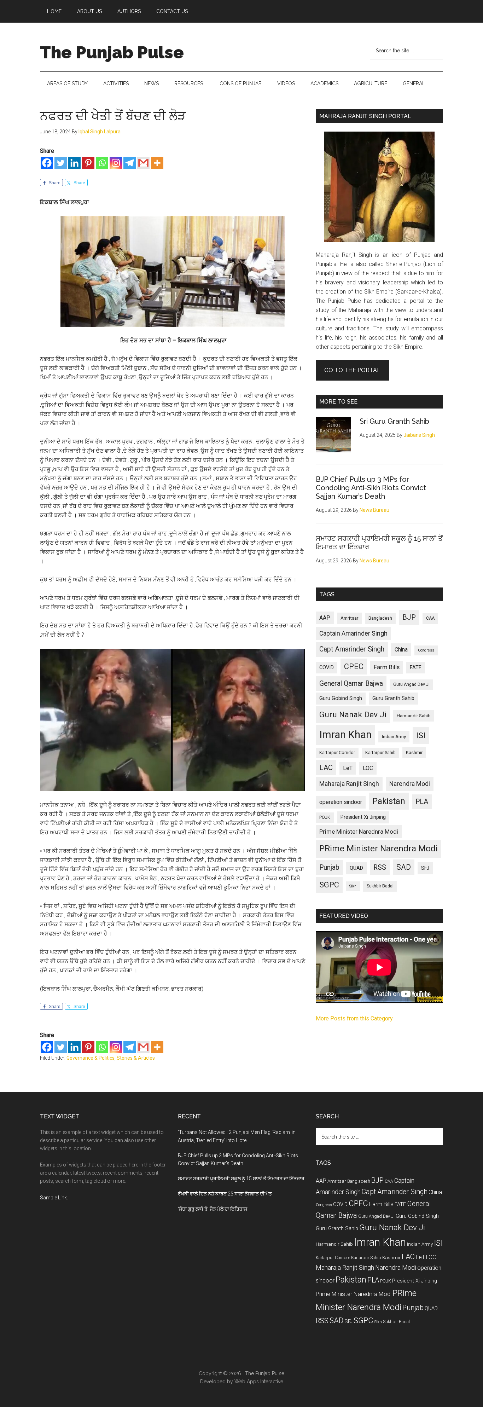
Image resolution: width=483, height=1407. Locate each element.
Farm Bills (387, 667)
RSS (379, 867)
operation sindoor (340, 802)
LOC (368, 768)
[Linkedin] (74, 163)
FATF (415, 667)
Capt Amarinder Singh (351, 649)
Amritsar (349, 618)
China (401, 649)
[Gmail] (143, 163)
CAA (430, 618)
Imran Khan (345, 735)
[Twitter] (60, 163)
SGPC (329, 884)
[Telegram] (129, 163)
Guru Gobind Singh (340, 698)
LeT (348, 768)
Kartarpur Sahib (380, 752)
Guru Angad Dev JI (411, 684)
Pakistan (388, 801)
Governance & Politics (90, 1058)
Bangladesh (380, 618)
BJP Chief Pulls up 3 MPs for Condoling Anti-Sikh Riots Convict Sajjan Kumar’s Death (371, 487)
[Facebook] (47, 163)
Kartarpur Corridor (337, 752)
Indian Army (394, 736)
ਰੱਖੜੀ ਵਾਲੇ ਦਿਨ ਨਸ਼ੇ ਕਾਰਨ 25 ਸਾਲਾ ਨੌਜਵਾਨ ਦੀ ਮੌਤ (225, 1194)
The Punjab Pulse (112, 52)
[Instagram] (116, 163)
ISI (420, 735)
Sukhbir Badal (380, 886)
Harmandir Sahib (414, 715)
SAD (403, 867)
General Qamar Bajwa (351, 683)
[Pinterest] (88, 163)
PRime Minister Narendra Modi (378, 848)
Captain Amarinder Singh (353, 633)
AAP (324, 617)
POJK (324, 817)
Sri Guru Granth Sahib (394, 421)
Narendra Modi (409, 783)
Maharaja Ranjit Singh (349, 783)
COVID (326, 667)
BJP (409, 617)
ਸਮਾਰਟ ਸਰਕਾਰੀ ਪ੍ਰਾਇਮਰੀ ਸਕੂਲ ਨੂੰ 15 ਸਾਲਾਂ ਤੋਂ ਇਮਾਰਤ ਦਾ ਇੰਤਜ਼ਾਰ (241, 1178)
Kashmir (414, 752)
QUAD (356, 868)
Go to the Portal (352, 370)
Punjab (329, 867)
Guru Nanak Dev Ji (352, 714)
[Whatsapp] (102, 163)
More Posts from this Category (354, 1018)
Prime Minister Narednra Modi (358, 831)
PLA (421, 802)
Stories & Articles (136, 1058)
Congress (426, 650)
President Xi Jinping (363, 817)
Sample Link (53, 1197)
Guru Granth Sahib (393, 698)
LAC (326, 767)
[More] (157, 163)
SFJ (425, 868)
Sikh (352, 886)
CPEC (353, 666)
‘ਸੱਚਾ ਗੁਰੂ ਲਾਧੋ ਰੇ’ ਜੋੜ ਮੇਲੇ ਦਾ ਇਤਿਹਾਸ (212, 1209)
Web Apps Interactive (258, 1381)
